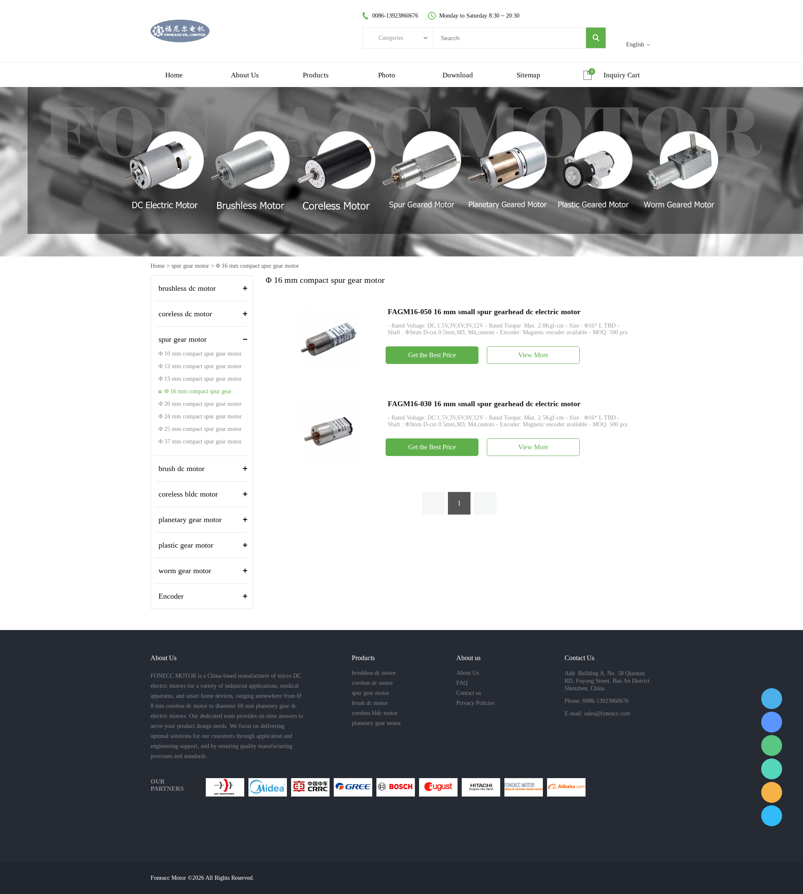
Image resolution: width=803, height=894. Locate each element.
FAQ (462, 683)
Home (158, 266)
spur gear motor (190, 266)
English (635, 44)
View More (533, 355)
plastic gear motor (186, 545)
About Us (467, 673)
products (316, 75)
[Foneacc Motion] (523, 787)
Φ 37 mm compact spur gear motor (200, 441)
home (174, 75)
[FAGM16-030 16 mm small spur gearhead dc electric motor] (328, 431)
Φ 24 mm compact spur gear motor (200, 416)
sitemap (528, 75)
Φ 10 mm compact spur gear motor (200, 354)
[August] (438, 787)
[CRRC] (310, 787)
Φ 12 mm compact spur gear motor (200, 366)
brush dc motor (182, 468)
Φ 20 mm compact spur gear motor (200, 404)
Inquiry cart (622, 75)
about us (245, 75)
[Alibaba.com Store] (566, 787)
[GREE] (353, 787)
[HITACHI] (481, 787)
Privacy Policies (475, 703)
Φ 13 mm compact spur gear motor (200, 379)
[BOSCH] (395, 787)
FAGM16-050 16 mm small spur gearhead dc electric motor (484, 311)
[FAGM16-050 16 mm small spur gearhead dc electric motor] (328, 339)
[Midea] (267, 787)
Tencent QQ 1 (771, 698)
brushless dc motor (187, 288)
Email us (771, 792)
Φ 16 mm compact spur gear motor (257, 266)
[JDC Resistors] (225, 787)
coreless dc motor (185, 314)
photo (386, 75)
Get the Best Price (432, 355)
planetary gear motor (190, 519)
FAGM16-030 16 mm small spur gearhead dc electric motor (484, 404)
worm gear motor (185, 570)
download (457, 75)
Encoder (171, 596)
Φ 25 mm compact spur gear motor (200, 429)
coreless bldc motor (188, 494)
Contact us (468, 693)
